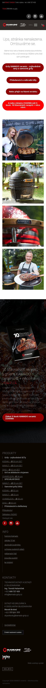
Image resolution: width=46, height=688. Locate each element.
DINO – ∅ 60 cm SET (11, 470)
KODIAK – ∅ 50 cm (10, 490)
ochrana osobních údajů (14, 549)
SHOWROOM (10, 625)
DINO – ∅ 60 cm (9, 503)
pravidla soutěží (10, 558)
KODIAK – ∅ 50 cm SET (12, 461)
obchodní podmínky (12, 545)
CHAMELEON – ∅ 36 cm (12, 499)
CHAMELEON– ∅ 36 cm (12, 476)
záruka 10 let (9, 540)
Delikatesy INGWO (9, 514)
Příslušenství (7, 510)
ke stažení (8, 562)
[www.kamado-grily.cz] (14, 25)
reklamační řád (10, 554)
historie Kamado (11, 536)
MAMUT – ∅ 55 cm (10, 495)
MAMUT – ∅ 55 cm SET (12, 465)
